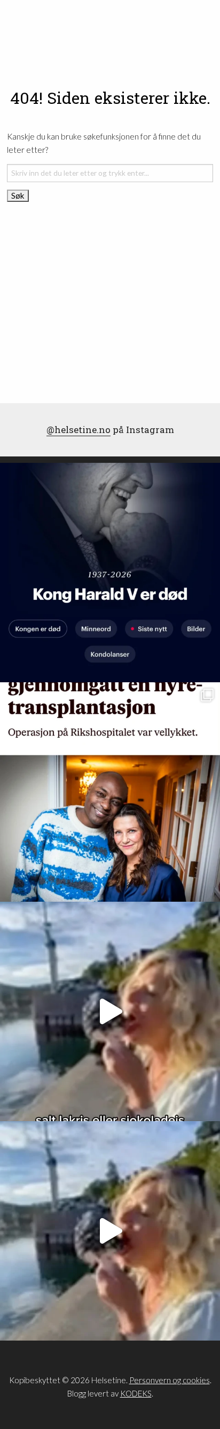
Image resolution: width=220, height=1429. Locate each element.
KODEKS (136, 1393)
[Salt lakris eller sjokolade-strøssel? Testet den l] (110, 1011)
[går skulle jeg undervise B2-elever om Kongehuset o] (110, 572)
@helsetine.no (78, 429)
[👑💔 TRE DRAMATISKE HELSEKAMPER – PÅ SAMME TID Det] (110, 792)
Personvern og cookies (169, 1380)
